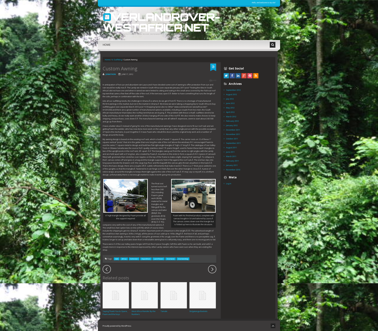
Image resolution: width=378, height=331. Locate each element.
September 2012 (233, 90)
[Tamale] (173, 295)
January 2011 (232, 165)
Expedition (146, 259)
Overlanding (183, 259)
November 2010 (233, 169)
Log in (228, 183)
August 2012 (231, 94)
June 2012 (230, 103)
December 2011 (233, 129)
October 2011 (232, 138)
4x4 (116, 259)
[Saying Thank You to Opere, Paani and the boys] (115, 295)
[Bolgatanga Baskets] (202, 295)
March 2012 (231, 116)
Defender (134, 259)
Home (106, 44)
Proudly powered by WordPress (117, 326)
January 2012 (232, 125)
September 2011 (233, 143)
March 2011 (231, 156)
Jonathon (111, 74)
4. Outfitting (117, 59)
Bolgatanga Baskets (198, 311)
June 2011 (230, 152)
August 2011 (231, 147)
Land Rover (158, 259)
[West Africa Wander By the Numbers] (144, 295)
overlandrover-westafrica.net (161, 22)
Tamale (164, 311)
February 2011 (232, 160)
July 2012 (230, 99)
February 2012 (232, 121)
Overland (170, 259)
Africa (124, 259)
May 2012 (230, 107)
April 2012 (230, 112)
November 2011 (233, 134)
